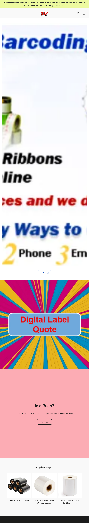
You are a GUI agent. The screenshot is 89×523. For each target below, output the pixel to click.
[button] (58, 5)
